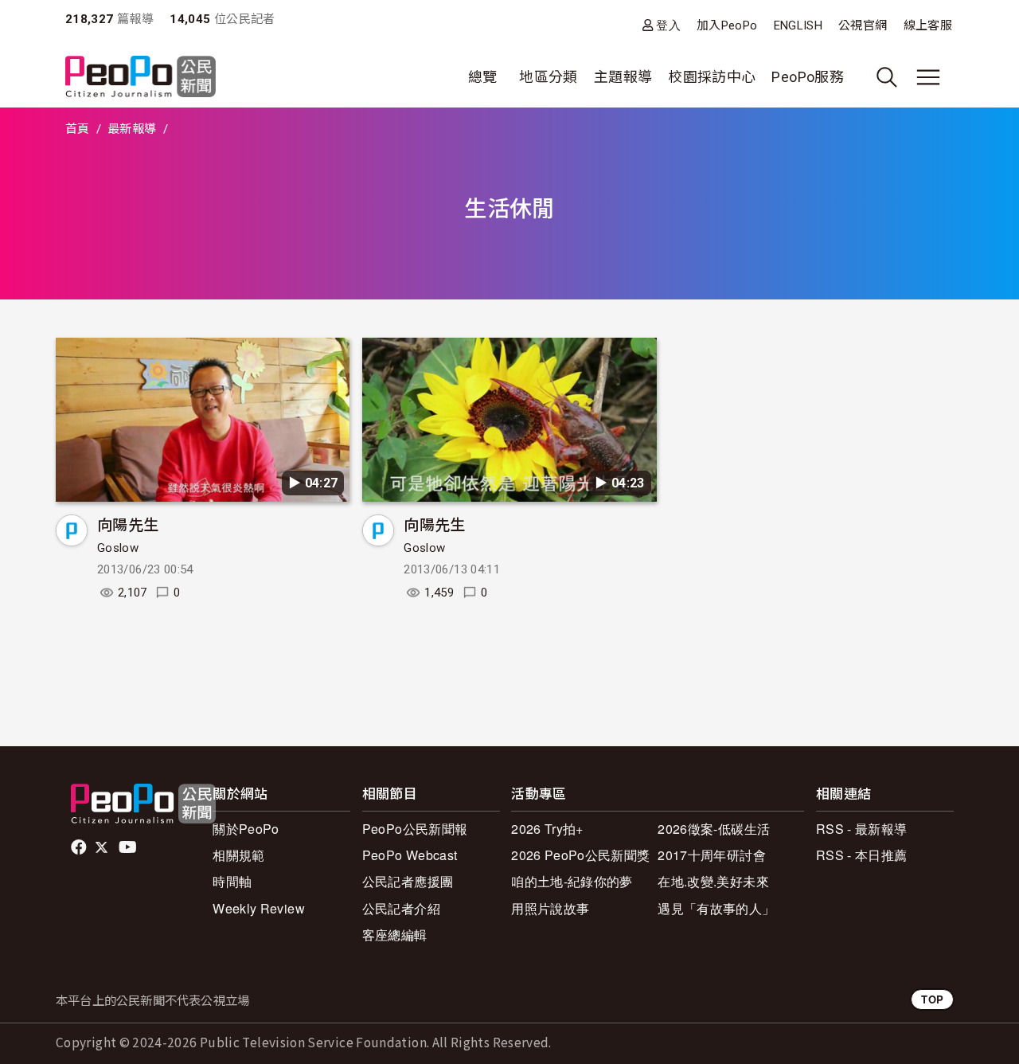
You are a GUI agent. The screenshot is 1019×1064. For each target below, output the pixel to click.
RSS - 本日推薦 (862, 855)
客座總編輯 (395, 934)
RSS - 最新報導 (862, 829)
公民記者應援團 (408, 881)
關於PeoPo (246, 829)
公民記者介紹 (401, 908)
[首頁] (140, 78)
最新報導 (131, 129)
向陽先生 (127, 523)
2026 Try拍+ (547, 829)
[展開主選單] (928, 77)
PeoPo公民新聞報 (415, 829)
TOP (932, 999)
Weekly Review (259, 908)
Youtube (129, 847)
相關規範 (238, 855)
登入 (668, 25)
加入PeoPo (727, 25)
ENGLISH (798, 25)
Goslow (118, 548)
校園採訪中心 (711, 76)
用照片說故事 (550, 908)
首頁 (77, 129)
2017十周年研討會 (712, 855)
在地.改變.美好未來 (713, 881)
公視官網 (862, 25)
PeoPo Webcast (410, 855)
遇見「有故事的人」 (716, 908)
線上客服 (928, 25)
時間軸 (232, 881)
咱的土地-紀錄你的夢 (572, 881)
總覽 (483, 76)
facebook (80, 847)
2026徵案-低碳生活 (714, 829)
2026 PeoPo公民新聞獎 (580, 855)
